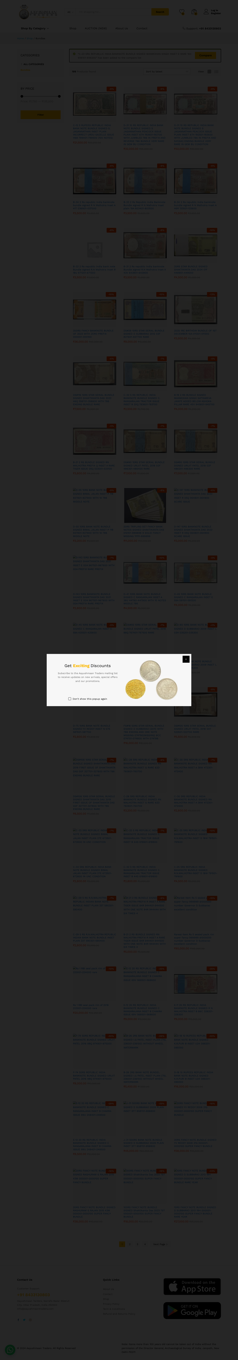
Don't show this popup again (90, 698)
